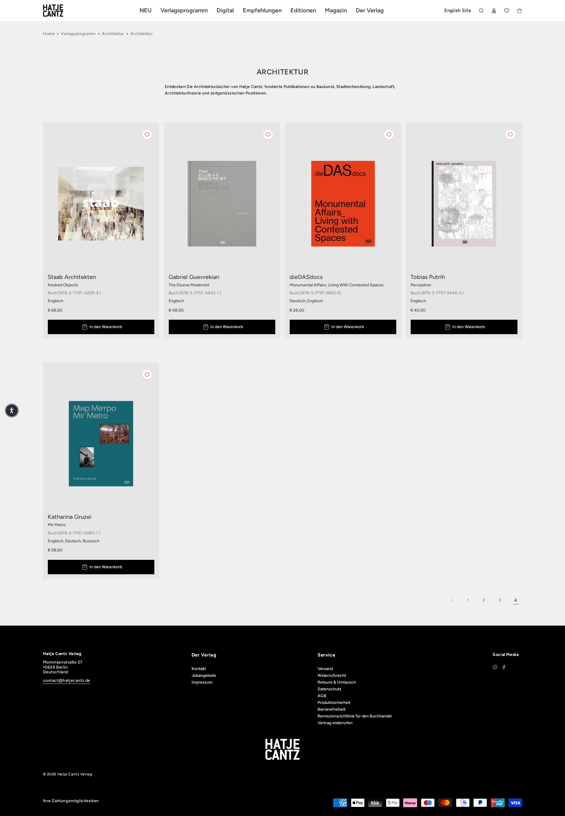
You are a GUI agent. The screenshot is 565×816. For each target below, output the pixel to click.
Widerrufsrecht (332, 675)
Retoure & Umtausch (337, 682)
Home (49, 33)
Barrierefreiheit (331, 709)
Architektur (113, 33)
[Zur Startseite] (60, 10)
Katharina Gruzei (70, 516)
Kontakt (199, 668)
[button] (12, 410)
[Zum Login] (494, 11)
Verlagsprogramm (78, 33)
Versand (325, 668)
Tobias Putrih (428, 276)
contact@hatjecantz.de (67, 680)
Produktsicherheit (334, 702)
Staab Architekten (72, 276)
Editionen (303, 10)
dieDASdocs (306, 276)
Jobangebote (204, 675)
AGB (322, 695)
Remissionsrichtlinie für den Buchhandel (355, 716)
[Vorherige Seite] (452, 600)
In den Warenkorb (105, 326)
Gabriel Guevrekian (194, 276)
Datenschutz (329, 689)
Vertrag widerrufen (335, 722)
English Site (457, 10)
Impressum (202, 682)
